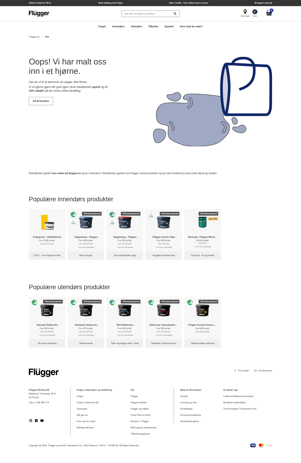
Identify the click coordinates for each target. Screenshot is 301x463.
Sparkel (169, 26)
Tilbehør (153, 26)
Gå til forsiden (41, 101)
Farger (102, 26)
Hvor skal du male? (191, 26)
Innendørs (118, 26)
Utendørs (136, 26)
